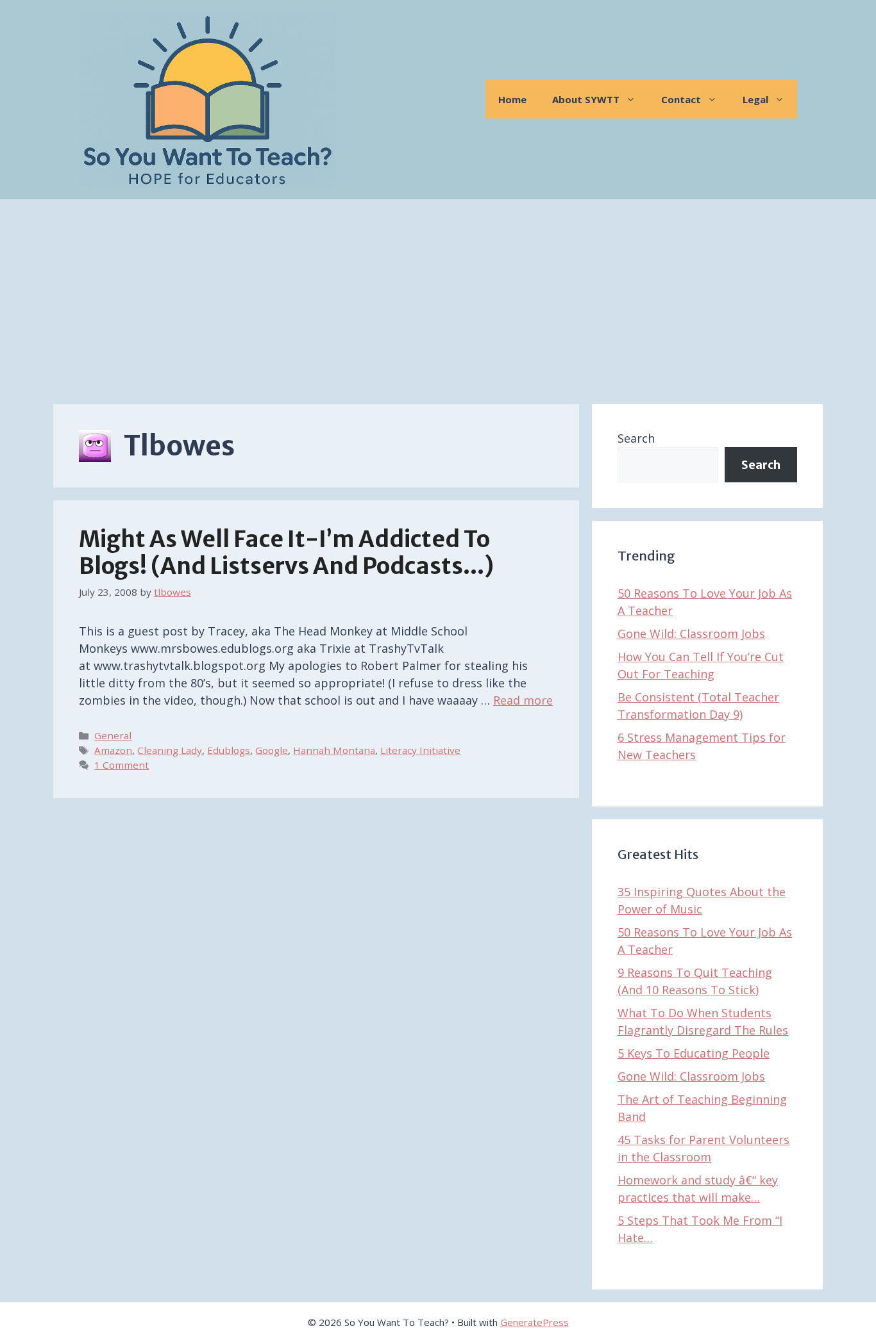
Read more (523, 700)
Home (512, 99)
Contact (681, 99)
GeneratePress (534, 1322)
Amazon (113, 750)
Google (271, 750)
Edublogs (228, 750)
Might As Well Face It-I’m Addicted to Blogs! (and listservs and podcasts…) (286, 552)
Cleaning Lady (169, 750)
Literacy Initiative (420, 750)
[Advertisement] (438, 295)
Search (636, 438)
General (112, 735)
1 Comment (121, 764)
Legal (755, 99)
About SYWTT (585, 99)
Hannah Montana (334, 750)
